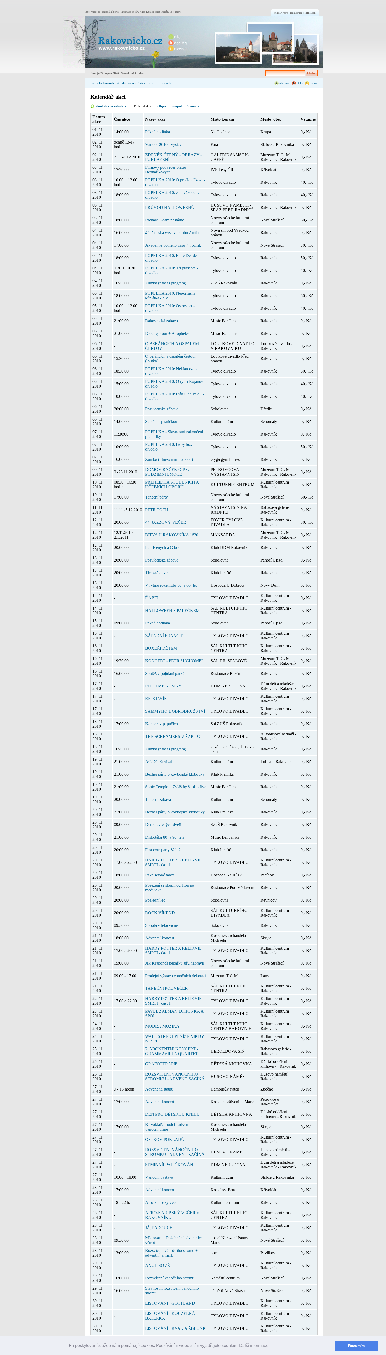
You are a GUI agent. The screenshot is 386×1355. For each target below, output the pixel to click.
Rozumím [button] (356, 1345)
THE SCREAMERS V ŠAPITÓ (172, 736)
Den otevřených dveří (163, 824)
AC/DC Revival (158, 761)
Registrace (296, 12)
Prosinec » (193, 106)
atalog (300, 82)
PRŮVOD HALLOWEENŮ (169, 207)
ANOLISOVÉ (157, 1265)
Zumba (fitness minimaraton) (169, 459)
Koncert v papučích (161, 724)
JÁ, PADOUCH (159, 1227)
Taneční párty (156, 497)
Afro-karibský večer (162, 1202)
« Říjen (161, 106)
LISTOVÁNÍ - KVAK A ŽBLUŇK (175, 1328)
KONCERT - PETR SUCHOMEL (174, 661)
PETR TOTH (156, 509)
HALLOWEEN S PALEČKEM (172, 610)
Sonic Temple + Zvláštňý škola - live (175, 787)
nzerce (313, 82)
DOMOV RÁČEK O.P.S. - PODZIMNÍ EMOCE (168, 472)
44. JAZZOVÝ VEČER (165, 522)
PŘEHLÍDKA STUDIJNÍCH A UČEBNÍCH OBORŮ (172, 484)
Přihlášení (310, 12)
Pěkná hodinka (157, 132)
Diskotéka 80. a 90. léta (164, 837)
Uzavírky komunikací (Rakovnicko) (113, 82)
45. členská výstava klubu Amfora (173, 232)
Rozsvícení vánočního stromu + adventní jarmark (171, 1252)
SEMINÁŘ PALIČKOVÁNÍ (170, 1164)
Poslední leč (155, 900)
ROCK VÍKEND (160, 913)
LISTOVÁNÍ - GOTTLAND (170, 1303)
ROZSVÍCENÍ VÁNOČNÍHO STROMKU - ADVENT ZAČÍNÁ (175, 1076)
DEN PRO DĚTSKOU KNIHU (172, 1114)
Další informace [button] (253, 1345)
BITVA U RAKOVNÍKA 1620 (171, 535)
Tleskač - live (156, 572)
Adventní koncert (159, 938)
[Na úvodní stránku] (113, 42)
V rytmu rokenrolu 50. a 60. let (171, 585)
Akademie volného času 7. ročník (173, 245)
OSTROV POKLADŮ (164, 1139)
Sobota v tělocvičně (161, 925)
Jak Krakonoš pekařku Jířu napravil (174, 963)
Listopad (176, 106)
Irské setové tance (160, 875)
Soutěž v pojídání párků (165, 673)
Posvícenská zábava (161, 409)
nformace (285, 82)
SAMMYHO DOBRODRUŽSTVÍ (175, 711)
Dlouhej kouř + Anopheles (167, 333)
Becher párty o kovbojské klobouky (175, 774)
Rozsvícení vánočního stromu (169, 1278)
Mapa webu (281, 12)
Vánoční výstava (159, 1177)
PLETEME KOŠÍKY (163, 686)
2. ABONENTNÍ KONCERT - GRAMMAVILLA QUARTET (171, 1051)
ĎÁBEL (152, 598)
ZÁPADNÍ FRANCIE (164, 635)
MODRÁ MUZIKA (162, 1026)
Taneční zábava (158, 799)
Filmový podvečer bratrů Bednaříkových (165, 169)
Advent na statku (159, 1089)
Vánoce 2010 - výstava (164, 144)
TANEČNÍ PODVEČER (166, 988)
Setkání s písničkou (161, 421)
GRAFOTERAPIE (161, 1064)
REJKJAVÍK (156, 698)
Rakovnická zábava (161, 321)
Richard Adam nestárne (164, 220)
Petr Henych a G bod (162, 547)
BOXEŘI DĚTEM (161, 648)
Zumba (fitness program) (165, 283)
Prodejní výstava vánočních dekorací (175, 975)
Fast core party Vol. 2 (163, 850)
